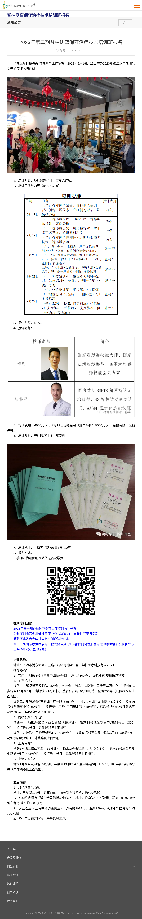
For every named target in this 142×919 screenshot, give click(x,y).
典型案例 (71, 866)
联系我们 (12, 901)
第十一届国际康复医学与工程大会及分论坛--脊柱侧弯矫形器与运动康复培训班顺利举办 (73, 644)
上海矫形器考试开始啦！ (30, 649)
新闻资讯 (71, 875)
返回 (125, 22)
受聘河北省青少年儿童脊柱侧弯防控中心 (41, 639)
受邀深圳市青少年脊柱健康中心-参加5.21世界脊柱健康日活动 (55, 634)
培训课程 (71, 883)
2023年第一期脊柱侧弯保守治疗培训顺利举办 (44, 628)
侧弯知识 (12, 892)
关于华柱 (71, 849)
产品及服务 (71, 857)
